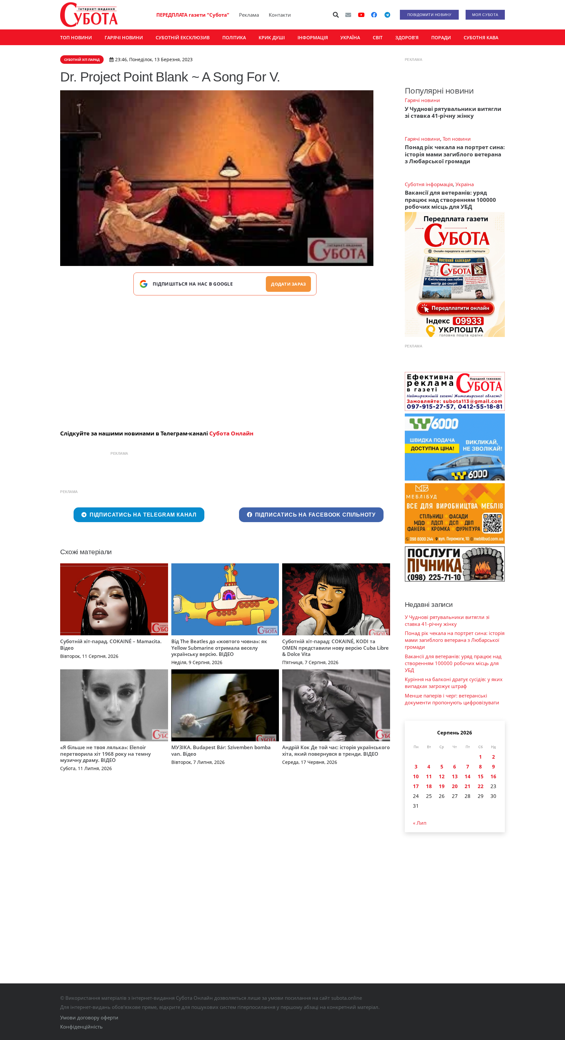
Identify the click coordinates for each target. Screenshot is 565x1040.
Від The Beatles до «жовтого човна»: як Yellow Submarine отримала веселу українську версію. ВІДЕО (219, 647)
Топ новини (457, 138)
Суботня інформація (429, 184)
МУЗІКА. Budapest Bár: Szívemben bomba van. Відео (221, 750)
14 (468, 776)
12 (442, 776)
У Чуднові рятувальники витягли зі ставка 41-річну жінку (453, 112)
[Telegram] (387, 15)
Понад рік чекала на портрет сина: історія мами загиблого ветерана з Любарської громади (455, 154)
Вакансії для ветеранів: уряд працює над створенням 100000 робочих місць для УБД (450, 199)
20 (455, 786)
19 (442, 786)
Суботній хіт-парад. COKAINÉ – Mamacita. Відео (111, 644)
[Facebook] (374, 15)
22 (481, 786)
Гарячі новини (422, 100)
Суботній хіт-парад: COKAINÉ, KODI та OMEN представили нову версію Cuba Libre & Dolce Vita (335, 647)
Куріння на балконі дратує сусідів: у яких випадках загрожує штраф (454, 682)
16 (493, 776)
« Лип (419, 823)
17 (416, 786)
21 (468, 786)
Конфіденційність (81, 1026)
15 (481, 776)
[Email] (348, 15)
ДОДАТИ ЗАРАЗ (288, 284)
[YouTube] (361, 15)
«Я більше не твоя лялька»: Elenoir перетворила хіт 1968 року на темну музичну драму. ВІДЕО (105, 753)
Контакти (280, 14)
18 (429, 786)
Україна (464, 184)
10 (416, 776)
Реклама (249, 14)
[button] (336, 15)
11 (429, 776)
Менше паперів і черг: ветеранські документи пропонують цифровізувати (452, 699)
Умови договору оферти (89, 1017)
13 (455, 776)
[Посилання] (89, 14)
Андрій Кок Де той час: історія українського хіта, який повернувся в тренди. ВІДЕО (336, 750)
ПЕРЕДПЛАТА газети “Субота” (192, 14)
